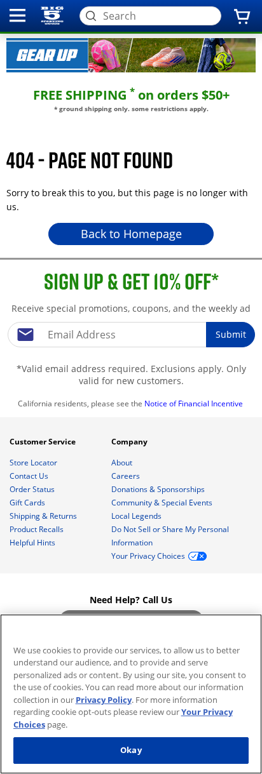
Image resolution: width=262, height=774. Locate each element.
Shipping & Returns (44, 515)
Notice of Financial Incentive (194, 403)
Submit (231, 334)
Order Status (33, 489)
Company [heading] (130, 441)
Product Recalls (38, 529)
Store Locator (34, 462)
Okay (131, 750)
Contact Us (30, 475)
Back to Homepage (131, 233)
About (122, 462)
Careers (126, 475)
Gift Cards (28, 502)
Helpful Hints (33, 542)
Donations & (158, 489)
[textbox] (131, 334)
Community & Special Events (162, 502)
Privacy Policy (104, 699)
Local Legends (137, 515)
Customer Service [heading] (44, 441)
